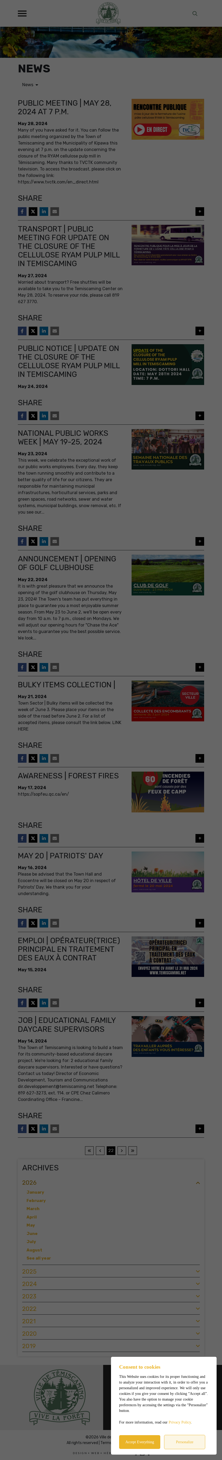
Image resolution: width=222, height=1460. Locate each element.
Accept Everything (139, 1442)
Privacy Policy (180, 1422)
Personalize (184, 1442)
